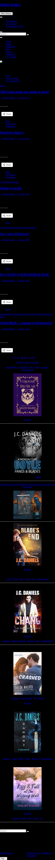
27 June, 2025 (23, 240)
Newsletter (10, 54)
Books (3, 86)
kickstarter (14, 182)
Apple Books (11, 367)
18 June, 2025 (23, 329)
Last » (33, 357)
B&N (21, 759)
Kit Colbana (24, 228)
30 (26, 357)
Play (34, 579)
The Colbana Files (33, 314)
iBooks (30, 641)
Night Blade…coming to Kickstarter (26, 323)
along (38, 477)
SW (41, 818)
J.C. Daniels (11, 24)
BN (31, 367)
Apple (16, 579)
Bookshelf (10, 46)
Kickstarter (10, 126)
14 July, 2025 (23, 98)
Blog (8, 49)
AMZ (9, 579)
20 (24, 357)
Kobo (36, 367)
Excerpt (27, 420)
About (8, 44)
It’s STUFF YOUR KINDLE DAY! (25, 274)
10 (22, 357)
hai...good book (13, 81)
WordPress (46, 853)
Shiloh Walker (10, 5)
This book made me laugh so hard (24, 92)
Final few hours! (12, 132)
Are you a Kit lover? (15, 234)
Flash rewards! (11, 188)
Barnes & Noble (18, 641)
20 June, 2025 (23, 280)
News (22, 314)
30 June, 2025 (23, 194)
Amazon (45, 367)
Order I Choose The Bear (27, 362)
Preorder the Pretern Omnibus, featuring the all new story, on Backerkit (28, 485)
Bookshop (23, 367)
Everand (35, 759)
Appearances (11, 21)
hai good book (12, 78)
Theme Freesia (33, 853)
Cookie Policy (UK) (15, 26)
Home (8, 41)
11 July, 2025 (23, 138)
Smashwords (27, 370)
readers (33, 228)
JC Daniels (10, 124)
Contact (9, 52)
